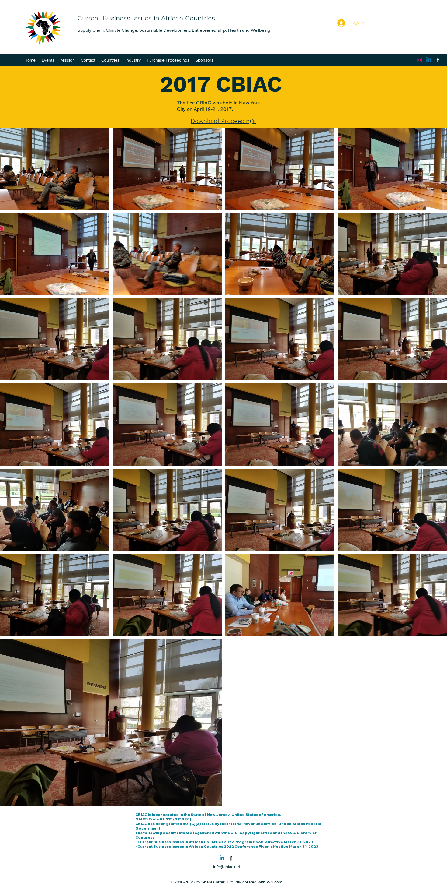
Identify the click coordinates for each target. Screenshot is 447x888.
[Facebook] (438, 60)
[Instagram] (420, 60)
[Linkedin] (429, 60)
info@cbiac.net (226, 866)
